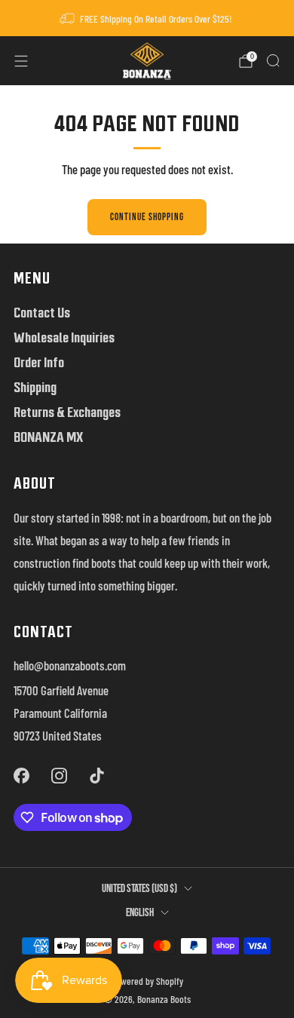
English (140, 913)
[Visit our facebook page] (21, 775)
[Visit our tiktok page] (97, 775)
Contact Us (42, 312)
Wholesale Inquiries (64, 337)
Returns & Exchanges (67, 412)
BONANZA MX (48, 437)
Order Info (39, 362)
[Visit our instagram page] (59, 775)
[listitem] (147, 18)
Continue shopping (147, 217)
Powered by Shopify (147, 981)
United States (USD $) (139, 889)
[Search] (272, 60)
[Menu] (21, 61)
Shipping (35, 387)
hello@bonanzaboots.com (70, 665)
